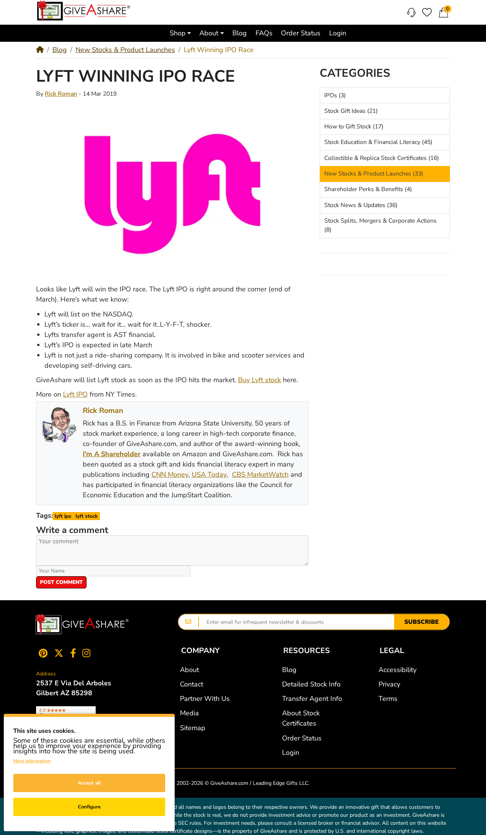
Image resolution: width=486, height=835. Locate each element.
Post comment (61, 582)
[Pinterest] (41, 652)
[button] (180, 33)
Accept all (89, 783)
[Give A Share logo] (83, 11)
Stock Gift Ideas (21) (351, 111)
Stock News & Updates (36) (361, 205)
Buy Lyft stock (259, 379)
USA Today (209, 474)
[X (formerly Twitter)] (59, 652)
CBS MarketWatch (260, 474)
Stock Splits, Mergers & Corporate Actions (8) (380, 225)
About (189, 669)
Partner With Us (205, 698)
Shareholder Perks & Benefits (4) (368, 189)
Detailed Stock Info (311, 684)
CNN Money (169, 474)
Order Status (302, 738)
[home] (40, 49)
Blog (59, 49)
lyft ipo (63, 516)
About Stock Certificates (301, 718)
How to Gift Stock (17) (353, 126)
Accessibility (398, 669)
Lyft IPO (75, 394)
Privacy (389, 684)
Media (189, 713)
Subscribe (421, 622)
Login (290, 752)
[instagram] (88, 652)
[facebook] (73, 652)
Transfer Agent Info (312, 698)
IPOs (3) (335, 95)
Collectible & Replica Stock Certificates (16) (381, 158)
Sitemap (192, 727)
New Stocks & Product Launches (125, 49)
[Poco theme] (82, 625)
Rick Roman (61, 94)
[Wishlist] (427, 12)
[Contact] (411, 12)
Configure (89, 806)
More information (31, 761)
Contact (191, 684)
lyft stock (87, 516)
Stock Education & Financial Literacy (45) (378, 142)
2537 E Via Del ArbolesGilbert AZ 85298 (73, 687)
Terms (388, 698)
